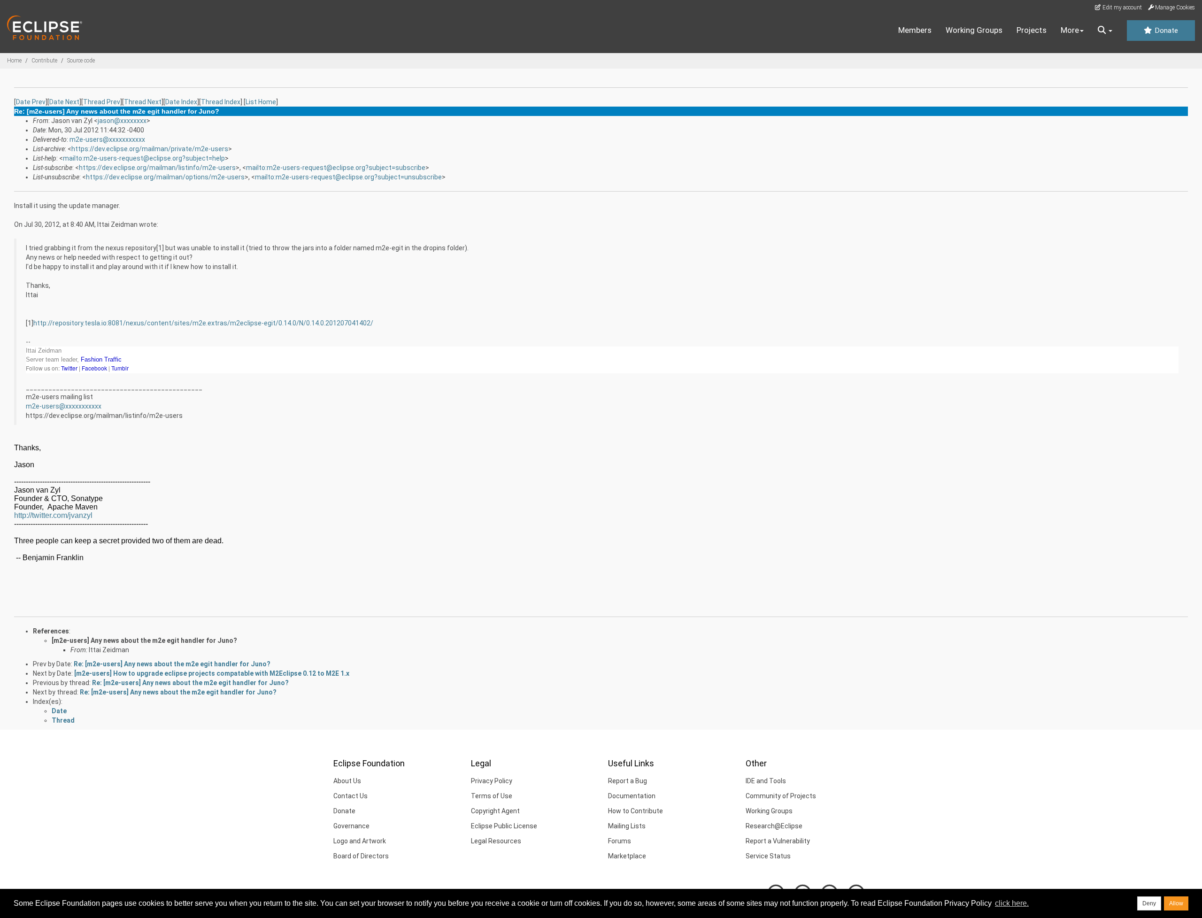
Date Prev (31, 102)
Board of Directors (361, 856)
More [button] (1070, 30)
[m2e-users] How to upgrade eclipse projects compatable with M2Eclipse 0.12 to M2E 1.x (211, 673)
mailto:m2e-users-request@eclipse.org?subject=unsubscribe (348, 177)
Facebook (95, 368)
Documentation (631, 796)
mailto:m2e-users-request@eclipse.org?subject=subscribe (335, 167)
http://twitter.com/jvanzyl (53, 515)
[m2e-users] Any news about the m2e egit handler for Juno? (144, 640)
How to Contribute (635, 811)
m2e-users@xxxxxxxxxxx (107, 139)
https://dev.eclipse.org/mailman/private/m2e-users (149, 149)
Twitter (70, 368)
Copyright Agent (495, 811)
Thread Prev (101, 102)
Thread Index (220, 102)
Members (915, 30)
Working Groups (974, 30)
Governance (351, 826)
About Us (347, 781)
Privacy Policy (491, 781)
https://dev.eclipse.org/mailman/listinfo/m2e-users (157, 167)
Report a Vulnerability (778, 841)
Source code (81, 60)
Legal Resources (496, 841)
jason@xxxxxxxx (122, 120)
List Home (261, 102)
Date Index (181, 102)
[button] (1105, 30)
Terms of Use (491, 796)
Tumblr (120, 368)
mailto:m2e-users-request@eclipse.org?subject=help (144, 158)
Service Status (768, 856)
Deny (1149, 903)
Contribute (44, 60)
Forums (619, 841)
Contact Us (350, 796)
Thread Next (143, 102)
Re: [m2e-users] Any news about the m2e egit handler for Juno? (172, 664)
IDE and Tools (766, 781)
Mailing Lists (627, 826)
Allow (1176, 903)
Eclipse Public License (504, 826)
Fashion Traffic (101, 359)
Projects (1032, 30)
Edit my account (1121, 7)
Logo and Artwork (359, 841)
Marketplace (627, 856)
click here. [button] (1012, 903)
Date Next (64, 102)
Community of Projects (781, 796)
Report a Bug (627, 781)
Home (14, 60)
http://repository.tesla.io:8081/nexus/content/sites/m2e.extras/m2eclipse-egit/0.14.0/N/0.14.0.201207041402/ (203, 323)
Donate (1165, 30)
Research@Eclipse (774, 826)
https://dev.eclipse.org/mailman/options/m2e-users (165, 177)
